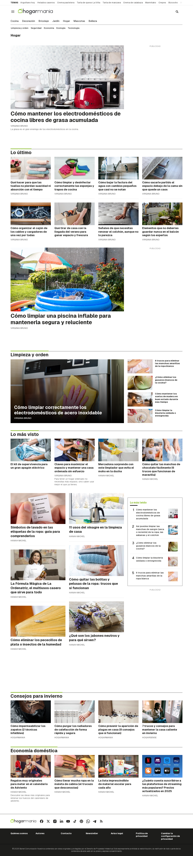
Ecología (60, 28)
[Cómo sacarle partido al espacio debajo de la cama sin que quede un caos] (162, 168)
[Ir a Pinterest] (81, 821)
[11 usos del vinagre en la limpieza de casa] (96, 508)
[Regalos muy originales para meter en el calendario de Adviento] (31, 766)
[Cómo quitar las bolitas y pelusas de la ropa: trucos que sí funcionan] (96, 560)
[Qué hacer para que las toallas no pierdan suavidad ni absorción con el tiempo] (31, 168)
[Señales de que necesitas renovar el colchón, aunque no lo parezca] (118, 214)
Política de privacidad (142, 834)
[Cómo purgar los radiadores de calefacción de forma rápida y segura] (74, 711)
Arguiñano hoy (27, 2)
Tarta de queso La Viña (88, 2)
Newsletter (92, 833)
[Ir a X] (48, 821)
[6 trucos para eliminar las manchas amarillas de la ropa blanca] (140, 366)
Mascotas (79, 21)
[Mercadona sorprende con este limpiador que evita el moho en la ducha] (118, 450)
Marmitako (150, 2)
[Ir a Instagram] (55, 821)
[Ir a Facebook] (41, 821)
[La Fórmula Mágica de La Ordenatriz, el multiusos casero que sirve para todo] (38, 564)
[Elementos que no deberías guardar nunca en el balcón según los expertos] (162, 214)
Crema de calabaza (133, 2)
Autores (40, 833)
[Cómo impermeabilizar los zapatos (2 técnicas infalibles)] (31, 711)
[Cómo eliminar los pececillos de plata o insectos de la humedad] (38, 621)
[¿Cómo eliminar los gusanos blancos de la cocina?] (140, 383)
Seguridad (36, 28)
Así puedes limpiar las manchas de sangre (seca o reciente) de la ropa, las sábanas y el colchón (150, 530)
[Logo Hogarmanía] (23, 821)
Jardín (55, 21)
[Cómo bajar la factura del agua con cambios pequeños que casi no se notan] (118, 168)
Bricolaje (44, 21)
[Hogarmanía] (38, 11)
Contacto (66, 833)
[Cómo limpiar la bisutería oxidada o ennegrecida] (140, 416)
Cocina (15, 21)
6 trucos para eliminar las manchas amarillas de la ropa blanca (150, 575)
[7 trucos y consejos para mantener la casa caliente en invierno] (162, 711)
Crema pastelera (65, 2)
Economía (49, 28)
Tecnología (73, 28)
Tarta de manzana (112, 2)
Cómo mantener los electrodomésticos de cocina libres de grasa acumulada (148, 514)
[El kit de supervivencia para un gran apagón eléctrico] (31, 450)
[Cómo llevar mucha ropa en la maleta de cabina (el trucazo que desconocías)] (74, 766)
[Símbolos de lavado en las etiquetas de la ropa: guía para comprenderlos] (38, 508)
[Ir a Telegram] (94, 821)
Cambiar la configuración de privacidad (170, 836)
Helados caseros (46, 2)
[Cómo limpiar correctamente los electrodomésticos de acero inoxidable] (67, 391)
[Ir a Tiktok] (75, 821)
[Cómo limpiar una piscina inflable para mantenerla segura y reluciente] (67, 279)
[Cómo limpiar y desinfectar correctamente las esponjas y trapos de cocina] (74, 168)
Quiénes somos (19, 833)
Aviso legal (117, 833)
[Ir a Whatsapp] (88, 821)
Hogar (66, 21)
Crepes (162, 2)
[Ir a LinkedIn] (61, 821)
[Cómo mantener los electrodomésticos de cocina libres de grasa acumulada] (67, 77)
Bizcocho (173, 2)
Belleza (93, 21)
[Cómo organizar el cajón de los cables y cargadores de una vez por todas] (31, 214)
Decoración (28, 21)
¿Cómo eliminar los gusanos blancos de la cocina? (148, 545)
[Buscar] (177, 11)
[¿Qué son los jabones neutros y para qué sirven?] (96, 616)
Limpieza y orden (19, 28)
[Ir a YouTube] (68, 821)
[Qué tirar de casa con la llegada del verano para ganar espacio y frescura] (74, 214)
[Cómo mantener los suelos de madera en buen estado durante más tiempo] (140, 399)
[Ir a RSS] (101, 821)
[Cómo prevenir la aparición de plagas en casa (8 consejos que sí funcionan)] (118, 711)
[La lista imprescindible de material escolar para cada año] (118, 766)
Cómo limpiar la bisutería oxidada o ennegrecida (149, 559)
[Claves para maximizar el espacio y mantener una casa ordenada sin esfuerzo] (74, 450)
